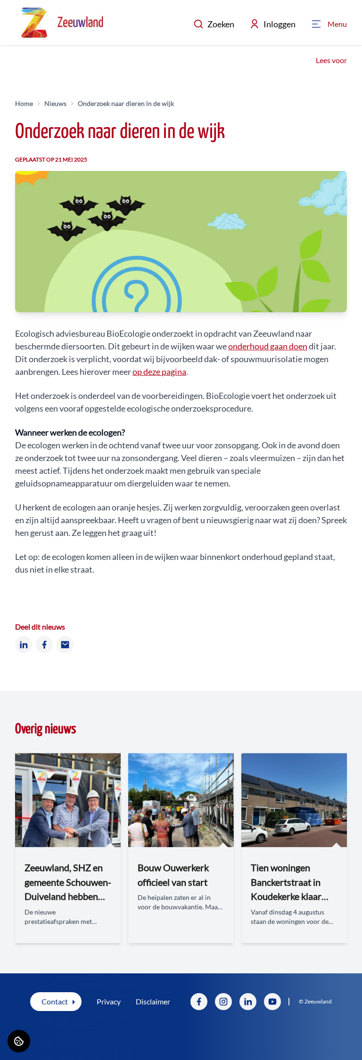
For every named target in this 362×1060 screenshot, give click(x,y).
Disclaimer (153, 1001)
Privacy (109, 1001)
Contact (54, 1001)
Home (24, 103)
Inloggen (279, 24)
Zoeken (220, 24)
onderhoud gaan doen (267, 346)
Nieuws (55, 103)
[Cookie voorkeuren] (19, 1041)
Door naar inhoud (36, 12)
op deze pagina (159, 371)
